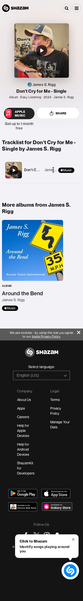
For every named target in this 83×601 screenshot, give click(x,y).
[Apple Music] (10, 308)
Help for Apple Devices (23, 430)
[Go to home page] (41, 355)
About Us (24, 399)
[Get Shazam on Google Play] (22, 493)
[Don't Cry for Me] (13, 170)
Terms (55, 399)
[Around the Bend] (32, 265)
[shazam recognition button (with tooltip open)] (70, 570)
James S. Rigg (55, 170)
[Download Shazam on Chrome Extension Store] (22, 506)
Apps (21, 408)
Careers (23, 417)
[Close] (80, 331)
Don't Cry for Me (37, 170)
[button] (76, 8)
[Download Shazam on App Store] (56, 493)
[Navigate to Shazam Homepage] (15, 8)
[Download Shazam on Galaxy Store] (57, 506)
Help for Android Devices (23, 449)
